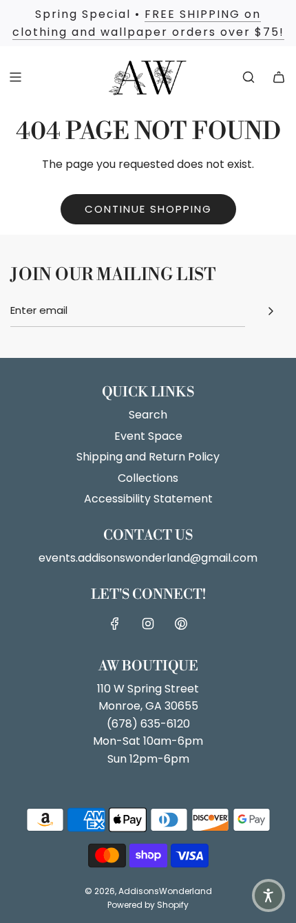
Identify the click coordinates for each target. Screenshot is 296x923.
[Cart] (279, 77)
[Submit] (270, 311)
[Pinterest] (181, 623)
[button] (268, 895)
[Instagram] (148, 623)
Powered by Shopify (148, 905)
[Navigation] (15, 77)
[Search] (248, 77)
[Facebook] (115, 623)
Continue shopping (148, 209)
